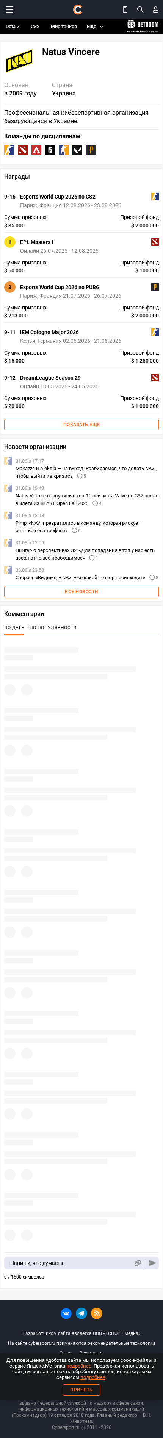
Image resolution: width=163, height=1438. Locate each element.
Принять (81, 1390)
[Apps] (125, 9)
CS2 (35, 26)
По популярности (53, 627)
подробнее (78, 1366)
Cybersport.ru (66, 1427)
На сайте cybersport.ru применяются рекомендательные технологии (81, 1343)
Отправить (152, 1263)
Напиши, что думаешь (37, 1263)
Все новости (81, 591)
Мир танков (64, 26)
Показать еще (81, 424)
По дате (14, 627)
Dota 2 (12, 26)
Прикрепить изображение (137, 1263)
